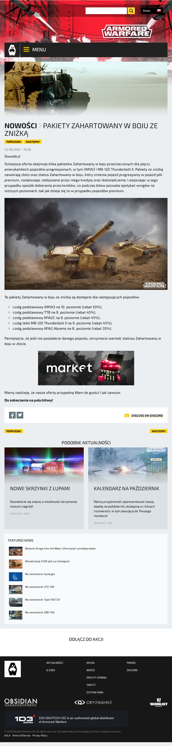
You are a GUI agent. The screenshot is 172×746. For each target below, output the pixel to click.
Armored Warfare (12, 669)
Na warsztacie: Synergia (40, 573)
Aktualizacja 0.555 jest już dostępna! (47, 561)
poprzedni (13, 141)
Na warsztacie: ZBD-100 (39, 612)
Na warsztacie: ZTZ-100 (39, 586)
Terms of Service (21, 735)
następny (33, 141)
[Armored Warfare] (127, 31)
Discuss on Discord (147, 415)
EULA (7, 735)
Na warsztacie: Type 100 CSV (42, 599)
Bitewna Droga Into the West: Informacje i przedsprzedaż (60, 548)
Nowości (20, 125)
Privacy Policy (39, 735)
